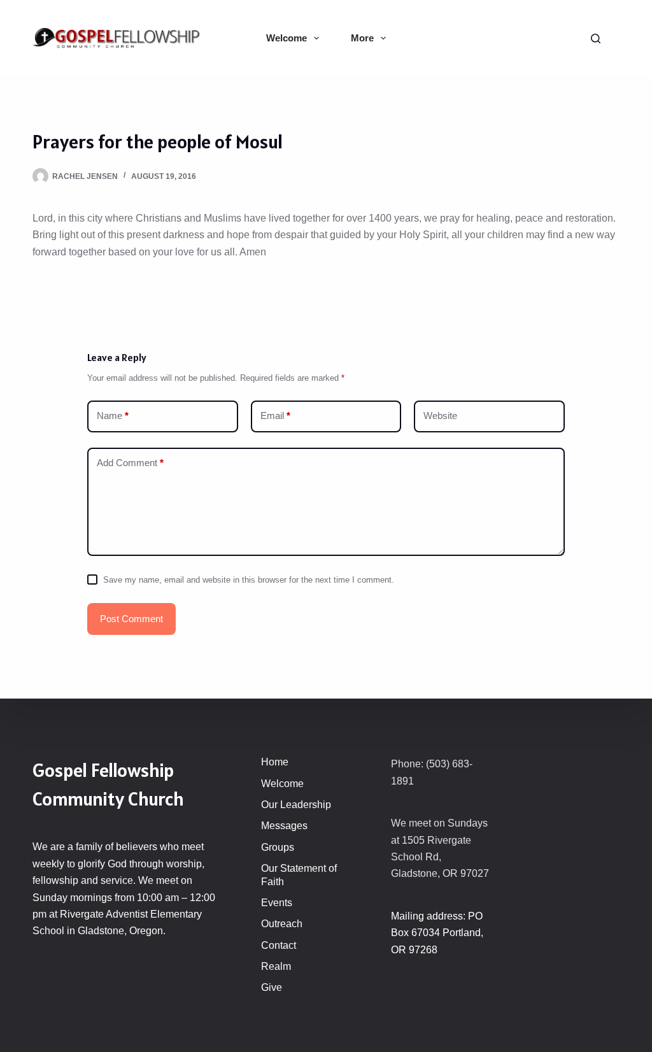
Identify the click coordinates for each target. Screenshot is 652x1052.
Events (276, 902)
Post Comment (131, 618)
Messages (284, 825)
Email (275, 415)
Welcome (286, 37)
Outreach (281, 923)
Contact (278, 945)
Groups (277, 847)
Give (271, 987)
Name (113, 415)
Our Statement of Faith (299, 875)
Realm (276, 966)
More (362, 37)
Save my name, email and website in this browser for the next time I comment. (248, 580)
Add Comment (130, 462)
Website (440, 415)
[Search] (595, 38)
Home (274, 762)
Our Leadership (296, 804)
